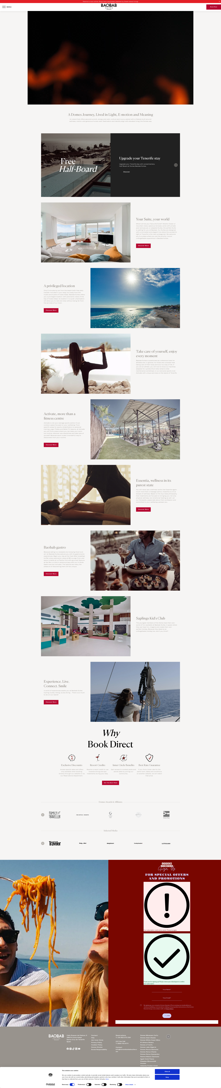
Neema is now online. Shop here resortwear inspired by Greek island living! (110, 1)
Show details (129, 1084)
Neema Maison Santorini (149, 1056)
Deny (167, 1077)
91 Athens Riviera (146, 1042)
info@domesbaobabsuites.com (126, 1050)
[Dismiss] (219, 1)
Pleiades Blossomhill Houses (148, 1062)
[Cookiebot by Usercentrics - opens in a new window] (50, 1084)
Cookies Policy (96, 1045)
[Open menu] (4, 7)
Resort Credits (97, 765)
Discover (126, 172)
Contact (94, 1035)
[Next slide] (176, 165)
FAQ (92, 1037)
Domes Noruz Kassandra (149, 1054)
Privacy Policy (96, 1042)
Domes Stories (96, 1047)
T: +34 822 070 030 (123, 1037)
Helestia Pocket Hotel (149, 1065)
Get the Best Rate (110, 782)
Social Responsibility (99, 1049)
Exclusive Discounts (71, 765)
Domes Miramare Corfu (149, 1035)
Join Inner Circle (97, 1040)
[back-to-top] (168, 1036)
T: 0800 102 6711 (122, 1043)
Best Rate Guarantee (149, 765)
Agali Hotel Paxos (147, 1059)
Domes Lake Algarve (148, 1047)
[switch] (89, 1084)
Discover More (51, 310)
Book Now (213, 7)
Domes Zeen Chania (148, 1037)
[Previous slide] (45, 165)
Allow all (167, 1071)
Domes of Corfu (146, 1045)
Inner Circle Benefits (123, 765)
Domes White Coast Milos (150, 1040)
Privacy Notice (169, 1009)
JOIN (168, 1016)
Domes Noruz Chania (148, 1052)
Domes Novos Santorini (149, 1049)
